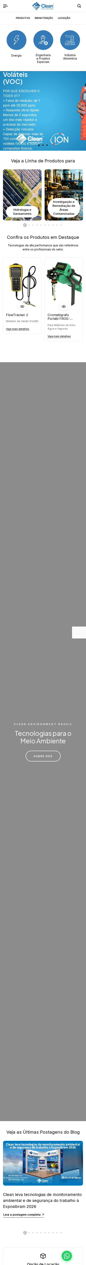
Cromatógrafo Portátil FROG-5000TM (59, 317)
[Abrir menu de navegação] (5, 6)
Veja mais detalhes (17, 328)
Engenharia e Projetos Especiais (43, 58)
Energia (16, 55)
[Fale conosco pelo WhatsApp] (67, 1256)
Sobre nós (43, 756)
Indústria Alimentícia (70, 56)
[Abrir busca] (79, 6)
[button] (39, 145)
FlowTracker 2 (17, 315)
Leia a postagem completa (22, 1214)
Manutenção (44, 18)
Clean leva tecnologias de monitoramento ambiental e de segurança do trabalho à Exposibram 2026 (42, 1200)
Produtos (23, 18)
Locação (64, 18)
